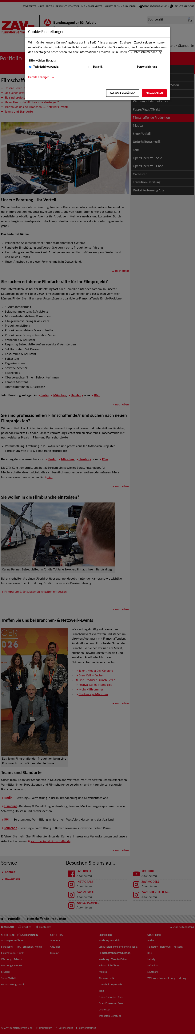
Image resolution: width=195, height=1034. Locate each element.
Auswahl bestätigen (122, 93)
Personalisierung (147, 67)
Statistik (97, 67)
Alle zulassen (154, 93)
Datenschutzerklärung (147, 52)
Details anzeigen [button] (39, 77)
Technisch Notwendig (45, 67)
